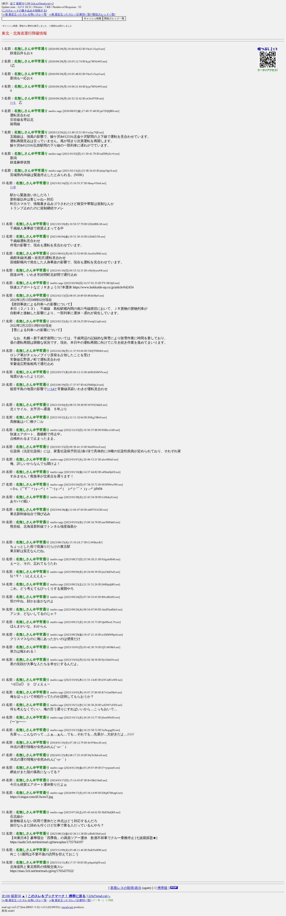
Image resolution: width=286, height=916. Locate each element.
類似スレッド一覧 (103, 14)
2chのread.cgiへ (99, 896)
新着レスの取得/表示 (125, 888)
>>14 (50, 389)
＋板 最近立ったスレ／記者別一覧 (69, 14)
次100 (6, 896)
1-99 (27, 3)
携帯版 (162, 888)
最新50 (20, 3)
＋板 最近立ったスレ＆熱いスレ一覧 (25, 14)
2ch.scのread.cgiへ (42, 3)
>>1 (12, 102)
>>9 (12, 187)
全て (12, 3)
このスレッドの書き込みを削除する (24, 10)
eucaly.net (67, 907)
